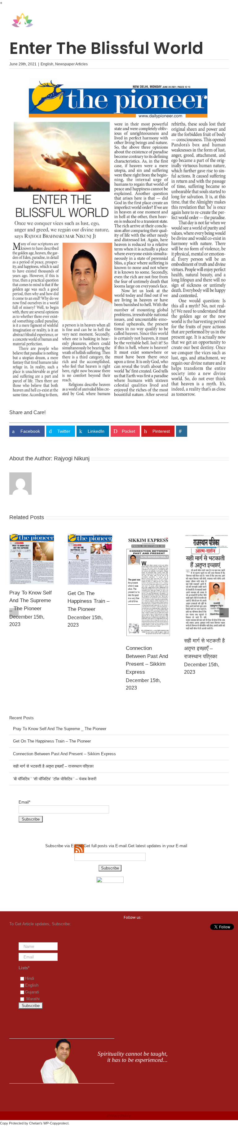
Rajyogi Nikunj (72, 458)
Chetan (34, 1123)
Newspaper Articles (71, 64)
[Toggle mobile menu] (226, 15)
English (47, 64)
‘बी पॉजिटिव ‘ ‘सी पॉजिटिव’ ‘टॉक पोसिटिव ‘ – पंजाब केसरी (206, 606)
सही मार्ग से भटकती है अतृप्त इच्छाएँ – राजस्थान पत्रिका (146, 648)
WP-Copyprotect (55, 1123)
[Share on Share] (181, 431)
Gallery (31, 559)
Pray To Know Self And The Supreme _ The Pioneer (59, 728)
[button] (14, 612)
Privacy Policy (119, 1116)
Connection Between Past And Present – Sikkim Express (64, 753)
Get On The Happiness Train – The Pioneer (30, 601)
